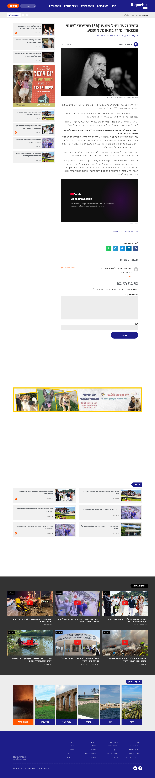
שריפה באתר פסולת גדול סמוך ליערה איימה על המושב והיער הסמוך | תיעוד (126, 659)
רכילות (93, 750)
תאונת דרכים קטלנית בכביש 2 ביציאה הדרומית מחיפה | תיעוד (32, 620)
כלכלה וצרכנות (112, 753)
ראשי (114, 5)
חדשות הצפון (102, 5)
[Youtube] (135, 768)
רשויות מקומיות (71, 5)
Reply (130, 276)
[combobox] (28, 6)
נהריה (72, 750)
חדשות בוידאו (55, 5)
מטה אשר (70, 753)
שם (136, 324)
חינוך (116, 750)
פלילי (94, 746)
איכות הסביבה (113, 742)
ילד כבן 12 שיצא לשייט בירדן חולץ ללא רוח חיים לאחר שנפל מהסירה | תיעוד (32, 659)
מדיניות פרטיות (44, 768)
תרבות (120, 36)
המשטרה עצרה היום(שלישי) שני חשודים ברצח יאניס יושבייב (101, 509)
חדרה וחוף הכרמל (106, 36)
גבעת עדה (126, 231)
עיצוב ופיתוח (17, 768)
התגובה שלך (131, 294)
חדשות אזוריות (87, 5)
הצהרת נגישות (30, 768)
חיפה (72, 742)
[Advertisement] (99, 362)
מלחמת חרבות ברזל (133, 757)
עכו (72, 746)
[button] (135, 248)
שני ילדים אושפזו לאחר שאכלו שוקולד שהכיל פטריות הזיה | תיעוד (80, 659)
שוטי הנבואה (117, 231)
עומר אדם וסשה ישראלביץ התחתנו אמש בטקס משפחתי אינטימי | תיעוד (127, 620)
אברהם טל (134, 231)
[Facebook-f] (140, 768)
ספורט (93, 742)
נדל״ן (116, 757)
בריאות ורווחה (113, 746)
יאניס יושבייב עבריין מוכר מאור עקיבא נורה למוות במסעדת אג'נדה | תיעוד (78, 620)
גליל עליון (70, 757)
